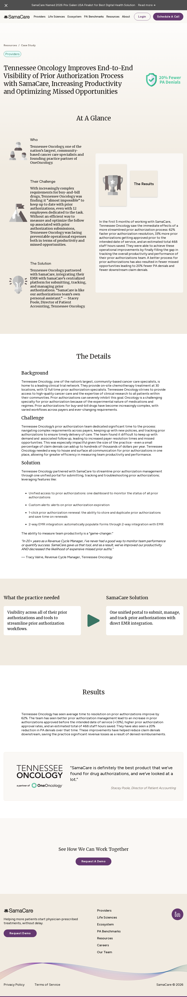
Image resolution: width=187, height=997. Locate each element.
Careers (103, 945)
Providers (39, 16)
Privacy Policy (14, 985)
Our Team (104, 952)
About (126, 16)
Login (142, 16)
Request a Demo (93, 861)
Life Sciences (56, 16)
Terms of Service (47, 985)
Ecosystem (74, 16)
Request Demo (20, 933)
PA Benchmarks (94, 16)
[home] (17, 17)
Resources (112, 16)
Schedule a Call (168, 16)
